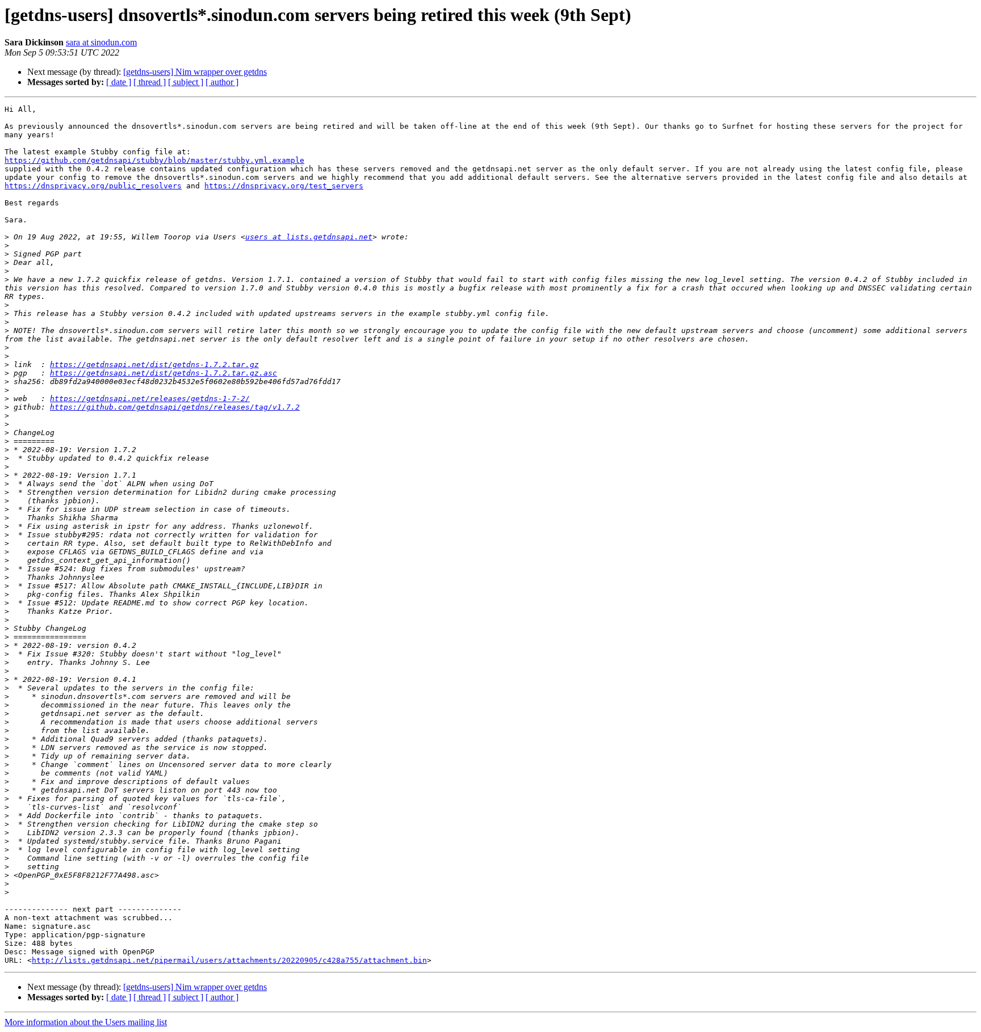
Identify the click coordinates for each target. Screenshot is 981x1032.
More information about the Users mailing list (86, 1022)
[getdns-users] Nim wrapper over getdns (195, 72)
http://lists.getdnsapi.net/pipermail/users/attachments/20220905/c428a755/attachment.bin (229, 960)
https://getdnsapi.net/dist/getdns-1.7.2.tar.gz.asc (163, 373)
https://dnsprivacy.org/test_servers (283, 186)
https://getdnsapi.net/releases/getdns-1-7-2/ (150, 398)
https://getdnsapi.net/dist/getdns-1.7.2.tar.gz (154, 364)
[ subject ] (185, 82)
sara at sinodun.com (101, 42)
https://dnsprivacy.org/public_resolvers (93, 186)
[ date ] (118, 82)
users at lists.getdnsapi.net (308, 237)
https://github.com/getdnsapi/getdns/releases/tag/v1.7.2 (175, 407)
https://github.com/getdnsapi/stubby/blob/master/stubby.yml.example (154, 160)
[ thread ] (149, 82)
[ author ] (222, 82)
